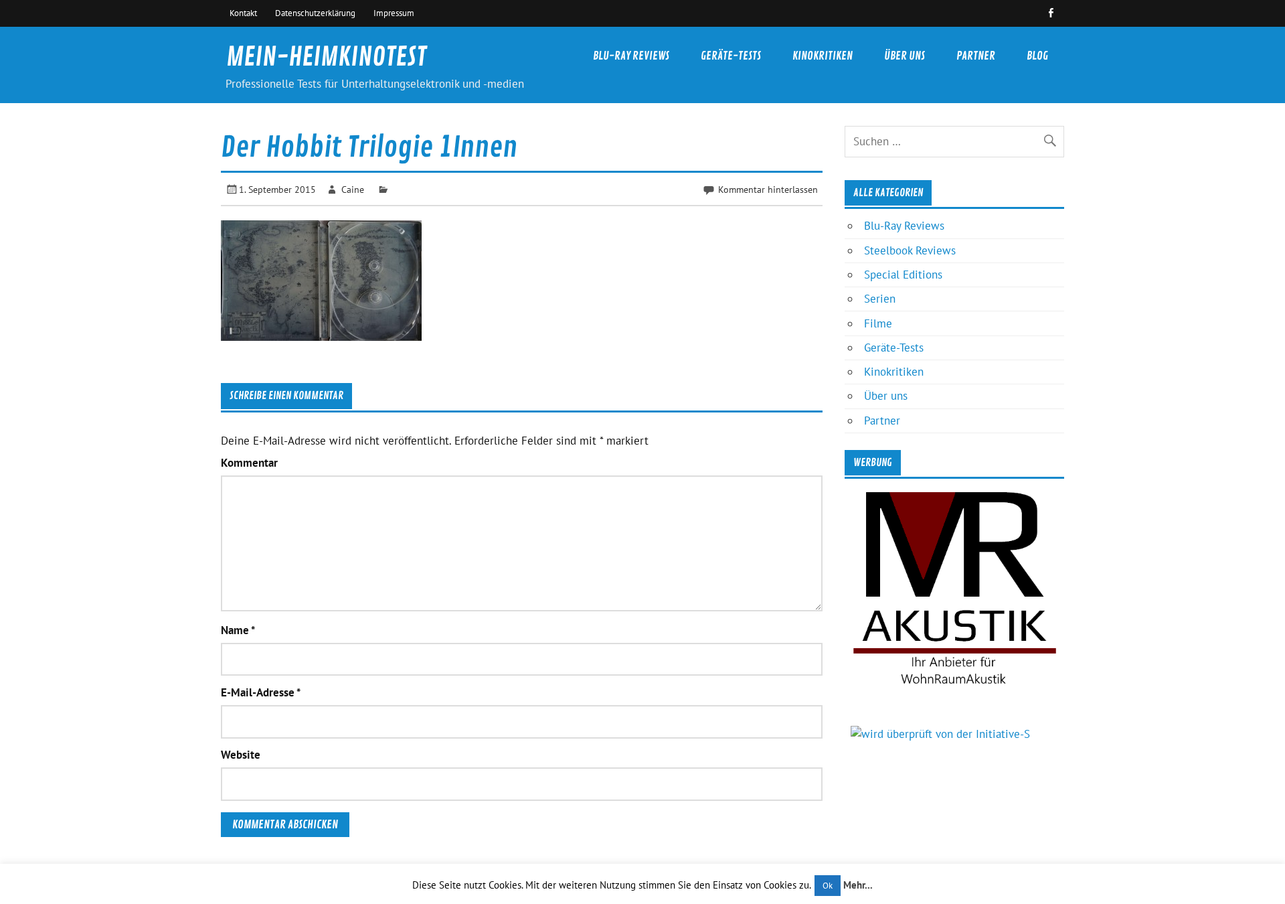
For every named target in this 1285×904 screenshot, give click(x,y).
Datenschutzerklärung (315, 13)
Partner (975, 56)
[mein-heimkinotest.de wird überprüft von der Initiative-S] (940, 734)
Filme (878, 323)
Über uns (904, 56)
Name (238, 630)
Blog (1037, 56)
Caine (352, 189)
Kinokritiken (822, 56)
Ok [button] (828, 885)
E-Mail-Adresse (261, 692)
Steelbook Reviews (910, 250)
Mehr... (858, 885)
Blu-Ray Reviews (631, 56)
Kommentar (249, 463)
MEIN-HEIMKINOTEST (326, 57)
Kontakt (243, 13)
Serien (879, 298)
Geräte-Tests (731, 56)
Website (240, 755)
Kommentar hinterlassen (768, 189)
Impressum (393, 13)
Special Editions (903, 274)
